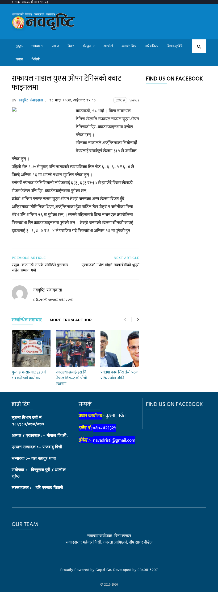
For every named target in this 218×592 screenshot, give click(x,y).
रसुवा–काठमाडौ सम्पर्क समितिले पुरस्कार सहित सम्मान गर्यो (40, 267)
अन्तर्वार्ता (108, 46)
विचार (71, 46)
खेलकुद (87, 46)
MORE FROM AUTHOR (71, 320)
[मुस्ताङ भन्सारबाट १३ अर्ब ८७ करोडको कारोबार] (31, 348)
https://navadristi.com (53, 299)
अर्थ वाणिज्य (151, 46)
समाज (55, 46)
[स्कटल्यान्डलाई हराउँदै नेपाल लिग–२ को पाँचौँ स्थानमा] (75, 348)
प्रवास (19, 59)
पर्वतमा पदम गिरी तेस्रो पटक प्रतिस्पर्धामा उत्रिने (119, 375)
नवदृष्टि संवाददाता (30, 100)
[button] (199, 46)
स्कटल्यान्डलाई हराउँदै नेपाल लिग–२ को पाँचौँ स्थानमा (71, 378)
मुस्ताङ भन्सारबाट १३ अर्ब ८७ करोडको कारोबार (29, 375)
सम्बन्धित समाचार (27, 321)
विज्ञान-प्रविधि (175, 46)
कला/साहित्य (128, 46)
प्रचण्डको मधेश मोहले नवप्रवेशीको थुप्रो (110, 264)
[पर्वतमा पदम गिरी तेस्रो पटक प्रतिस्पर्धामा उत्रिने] (119, 348)
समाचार (35, 46)
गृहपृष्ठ (19, 46)
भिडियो (36, 59)
